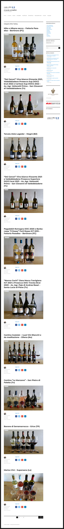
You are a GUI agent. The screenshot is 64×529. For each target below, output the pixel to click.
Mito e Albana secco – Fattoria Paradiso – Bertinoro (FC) (21, 29)
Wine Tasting (6, 125)
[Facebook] (16, 69)
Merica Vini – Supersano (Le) (17, 470)
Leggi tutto (17, 65)
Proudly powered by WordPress (14, 524)
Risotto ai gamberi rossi (50, 75)
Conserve (48, 35)
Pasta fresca (48, 32)
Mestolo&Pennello (38, 15)
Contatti (44, 15)
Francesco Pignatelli (7, 68)
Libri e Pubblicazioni (50, 25)
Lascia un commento (7, 72)
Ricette (14, 15)
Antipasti (48, 30)
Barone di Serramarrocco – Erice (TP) (22, 426)
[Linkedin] (25, 69)
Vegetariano (48, 36)
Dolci (47, 34)
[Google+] (22, 69)
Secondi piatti (49, 33)
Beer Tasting (49, 28)
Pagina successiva (42, 517)
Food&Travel (24, 15)
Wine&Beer (19, 15)
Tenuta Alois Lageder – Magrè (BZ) (20, 134)
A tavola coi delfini (10, 10)
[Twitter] (19, 69)
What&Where (30, 15)
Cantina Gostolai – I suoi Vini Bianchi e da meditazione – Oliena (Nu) (22, 336)
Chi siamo (9, 15)
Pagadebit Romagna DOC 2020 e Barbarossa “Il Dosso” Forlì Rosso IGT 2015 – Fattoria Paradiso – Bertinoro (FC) (23, 231)
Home (5, 15)
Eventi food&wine (49, 29)
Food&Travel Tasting (50, 26)
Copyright (49, 15)
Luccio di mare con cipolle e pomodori (52, 78)
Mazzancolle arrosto (50, 70)
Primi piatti (48, 31)
